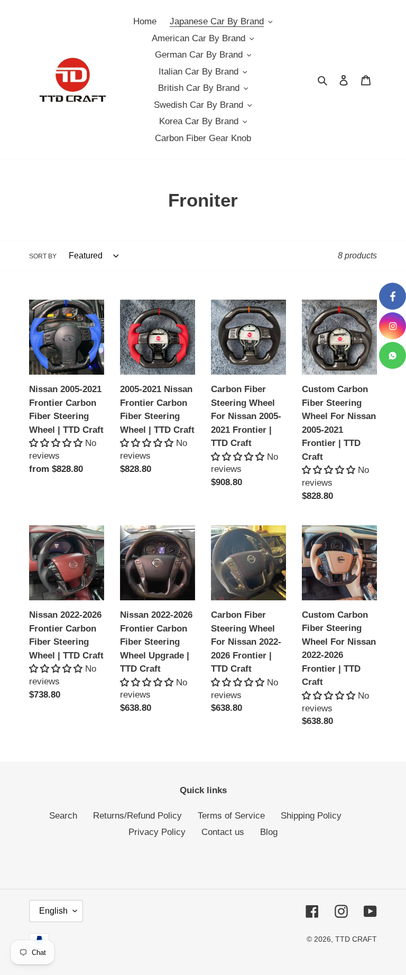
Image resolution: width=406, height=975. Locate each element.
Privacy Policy (157, 832)
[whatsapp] (392, 355)
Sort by (43, 256)
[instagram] (392, 325)
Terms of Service (231, 816)
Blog (269, 832)
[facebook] (392, 296)
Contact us (222, 832)
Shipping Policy (311, 816)
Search (63, 816)
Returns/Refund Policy (137, 816)
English (53, 910)
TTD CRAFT (356, 939)
